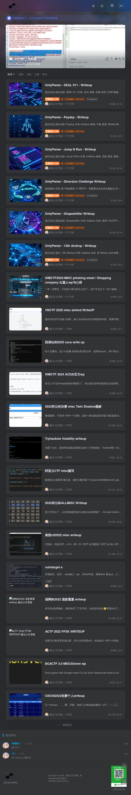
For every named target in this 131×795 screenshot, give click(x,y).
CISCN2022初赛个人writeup (65, 695)
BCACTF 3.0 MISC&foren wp (65, 663)
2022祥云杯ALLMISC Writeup (66, 503)
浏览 (29, 74)
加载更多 (67, 724)
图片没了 (16, 747)
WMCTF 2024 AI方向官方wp (65, 374)
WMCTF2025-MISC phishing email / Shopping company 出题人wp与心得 (78, 280)
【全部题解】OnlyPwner (74, 99)
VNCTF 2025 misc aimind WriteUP (69, 310)
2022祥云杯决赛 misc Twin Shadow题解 (73, 406)
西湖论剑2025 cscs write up (64, 342)
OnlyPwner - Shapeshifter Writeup (70, 213)
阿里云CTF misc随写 (59, 470)
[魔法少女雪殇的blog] (9, 775)
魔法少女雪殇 (72, 775)
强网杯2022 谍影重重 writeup (65, 599)
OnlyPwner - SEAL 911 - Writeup (68, 85)
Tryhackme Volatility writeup (65, 438)
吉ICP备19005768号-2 (58, 781)
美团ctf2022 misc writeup (63, 535)
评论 (44, 74)
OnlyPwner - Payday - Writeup (67, 117)
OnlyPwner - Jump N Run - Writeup (70, 149)
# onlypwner (92, 99)
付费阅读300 (52, 99)
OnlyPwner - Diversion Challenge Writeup (75, 181)
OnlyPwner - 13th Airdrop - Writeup (70, 245)
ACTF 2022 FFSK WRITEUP (65, 631)
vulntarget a (53, 567)
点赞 (36, 74)
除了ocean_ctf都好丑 (21, 757)
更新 (21, 74)
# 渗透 (48, 581)
